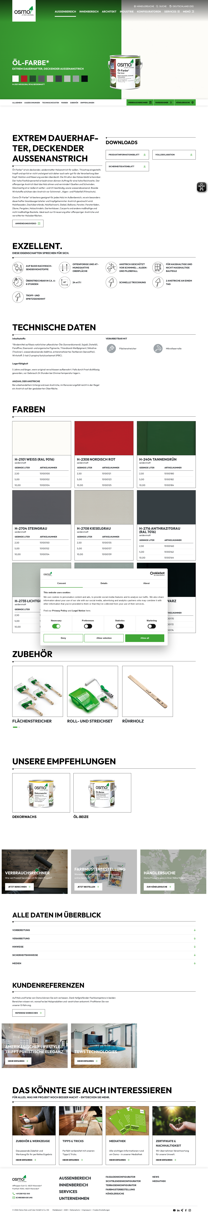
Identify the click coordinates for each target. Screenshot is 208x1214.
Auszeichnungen (32, 103)
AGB (66, 1210)
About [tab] (146, 583)
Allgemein (17, 103)
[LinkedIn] (178, 1210)
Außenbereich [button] (65, 11)
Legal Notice (78, 610)
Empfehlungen (87, 103)
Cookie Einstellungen (101, 1210)
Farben (64, 103)
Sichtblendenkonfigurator (123, 1181)
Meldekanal (57, 1210)
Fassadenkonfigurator (120, 1176)
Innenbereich (73, 1184)
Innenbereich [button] (88, 11)
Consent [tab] (61, 583)
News (155, 1176)
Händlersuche (183, 102)
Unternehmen (74, 1198)
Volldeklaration (165, 154)
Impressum (86, 1210)
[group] (37, 695)
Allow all (145, 638)
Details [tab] (104, 583)
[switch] (88, 626)
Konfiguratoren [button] (149, 11)
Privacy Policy (59, 610)
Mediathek (159, 1181)
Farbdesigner (161, 102)
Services (68, 1191)
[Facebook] (185, 1210)
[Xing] (182, 1210)
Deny (63, 638)
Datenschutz (75, 1210)
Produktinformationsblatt (124, 154)
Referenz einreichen (26, 1013)
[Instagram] (189, 1210)
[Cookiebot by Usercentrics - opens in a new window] (152, 574)
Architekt (109, 11)
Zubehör (74, 103)
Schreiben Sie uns (24, 1197)
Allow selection (104, 638)
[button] (172, 11)
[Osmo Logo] (24, 10)
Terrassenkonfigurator (121, 1185)
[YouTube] (174, 1210)
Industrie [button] (127, 11)
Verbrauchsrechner (138, 102)
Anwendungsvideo (25, 223)
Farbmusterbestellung (120, 1189)
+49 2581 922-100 (23, 1193)
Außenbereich (75, 1178)
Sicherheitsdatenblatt (121, 166)
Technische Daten (50, 103)
